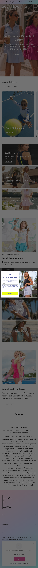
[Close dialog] (36, 272)
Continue (10, 293)
